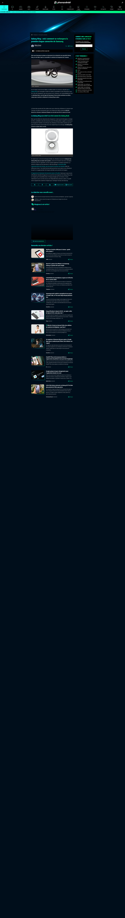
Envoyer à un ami (60, 185)
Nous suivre (69, 185)
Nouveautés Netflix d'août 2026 (84, 75)
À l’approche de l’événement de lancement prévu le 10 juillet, (45, 173)
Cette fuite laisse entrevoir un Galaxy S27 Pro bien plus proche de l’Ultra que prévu (59, 386)
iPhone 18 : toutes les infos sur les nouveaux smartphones (84, 68)
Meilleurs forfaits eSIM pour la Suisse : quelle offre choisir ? (58, 250)
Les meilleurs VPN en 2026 (83, 92)
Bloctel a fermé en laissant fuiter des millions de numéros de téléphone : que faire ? (58, 326)
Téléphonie (4, 9)
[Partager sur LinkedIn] (49, 184)
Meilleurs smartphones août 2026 (85, 90)
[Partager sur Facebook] (42, 184)
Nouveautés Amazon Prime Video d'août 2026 (85, 79)
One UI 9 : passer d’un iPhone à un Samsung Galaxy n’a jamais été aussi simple (57, 264)
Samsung (47, 273)
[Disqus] (52, 223)
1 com (66, 46)
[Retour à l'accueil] (62, 2)
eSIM (78, 9)
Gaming (20, 9)
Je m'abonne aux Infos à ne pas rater (42, 51)
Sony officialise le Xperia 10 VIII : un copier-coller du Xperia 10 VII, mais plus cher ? (59, 312)
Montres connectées (32, 12)
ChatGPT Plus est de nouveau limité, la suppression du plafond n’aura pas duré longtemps (59, 358)
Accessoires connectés (43, 34)
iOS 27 (79, 70)
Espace (37, 9)
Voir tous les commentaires (38, 241)
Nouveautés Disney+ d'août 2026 (84, 76)
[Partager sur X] (34, 184)
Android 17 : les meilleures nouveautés (83, 65)
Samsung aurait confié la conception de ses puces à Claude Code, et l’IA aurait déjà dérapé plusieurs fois (59, 295)
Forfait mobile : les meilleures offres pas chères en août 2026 (84, 88)
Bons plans (45, 9)
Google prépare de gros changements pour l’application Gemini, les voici (57, 372)
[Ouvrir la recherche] (122, 2)
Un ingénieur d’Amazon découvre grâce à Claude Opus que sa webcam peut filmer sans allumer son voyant (59, 341)
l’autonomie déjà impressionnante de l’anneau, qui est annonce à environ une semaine (48, 165)
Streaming (86, 9)
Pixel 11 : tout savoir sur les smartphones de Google (83, 62)
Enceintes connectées (24, 12)
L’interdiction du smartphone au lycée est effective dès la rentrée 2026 (59, 279)
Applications (48, 381)
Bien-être (120, 9)
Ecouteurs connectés (15, 12)
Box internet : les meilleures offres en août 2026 (85, 82)
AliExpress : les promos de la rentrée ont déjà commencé (83, 59)
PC (12, 9)
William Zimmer (38, 45)
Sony (47, 321)
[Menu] (2, 2)
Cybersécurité (70, 9)
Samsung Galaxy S (49, 397)
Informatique (48, 335)
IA (95, 9)
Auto (29, 9)
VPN (62, 9)
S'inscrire (84, 49)
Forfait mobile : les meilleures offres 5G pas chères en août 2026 (85, 85)
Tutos (53, 9)
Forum (111, 9)
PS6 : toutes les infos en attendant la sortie (85, 72)
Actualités (103, 9)
